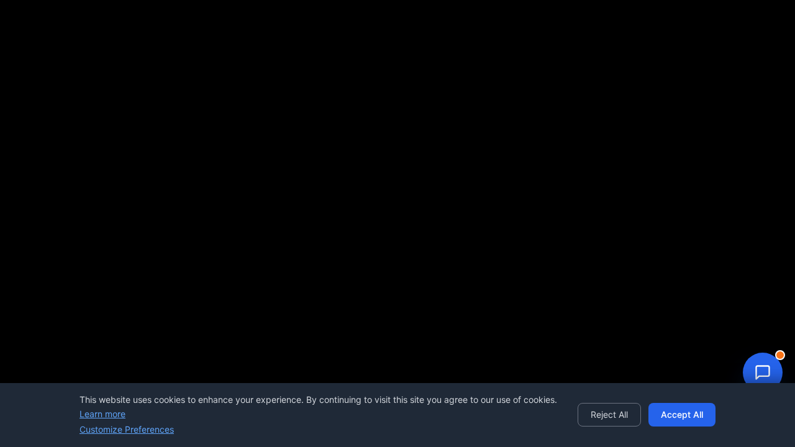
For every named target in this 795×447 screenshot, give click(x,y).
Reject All (609, 414)
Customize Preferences (127, 429)
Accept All (682, 414)
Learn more (102, 414)
